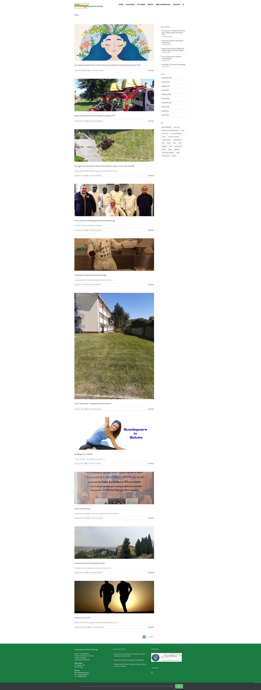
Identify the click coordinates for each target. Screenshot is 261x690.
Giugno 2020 (165, 82)
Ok (179, 686)
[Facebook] (152, 672)
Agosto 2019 (165, 107)
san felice (177, 149)
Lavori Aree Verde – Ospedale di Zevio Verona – (93, 403)
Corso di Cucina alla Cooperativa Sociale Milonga (94, 220)
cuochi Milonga (177, 140)
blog (182, 130)
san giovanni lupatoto (168, 152)
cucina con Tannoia (173, 136)
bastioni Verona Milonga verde (170, 130)
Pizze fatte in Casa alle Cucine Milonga (90, 275)
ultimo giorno (165, 155)
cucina (164, 136)
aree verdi (176, 127)
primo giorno (178, 146)
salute (170, 149)
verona (174, 155)
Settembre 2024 (166, 78)
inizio (179, 143)
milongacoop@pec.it (83, 674)
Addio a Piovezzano (82, 509)
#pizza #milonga (166, 127)
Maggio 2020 (166, 86)
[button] (183, 4)
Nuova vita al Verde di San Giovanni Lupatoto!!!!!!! (94, 115)
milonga (164, 146)
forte (174, 143)
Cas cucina (165, 133)
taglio (178, 152)
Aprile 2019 (165, 115)
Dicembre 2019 (166, 94)
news (170, 146)
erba (163, 143)
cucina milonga (166, 140)
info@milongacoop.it (83, 672)
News (89, 70)
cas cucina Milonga (176, 133)
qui (171, 686)
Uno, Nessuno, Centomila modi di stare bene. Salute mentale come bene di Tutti (107, 65)
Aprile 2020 (165, 90)
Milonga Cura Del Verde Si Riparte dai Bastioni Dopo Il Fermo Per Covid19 (104, 166)
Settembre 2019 (166, 102)
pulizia (164, 149)
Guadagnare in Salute (83, 454)
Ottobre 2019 (166, 98)
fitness (169, 143)
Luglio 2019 (165, 111)
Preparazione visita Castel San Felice (89, 563)
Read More (151, 70)
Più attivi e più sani (82, 618)
